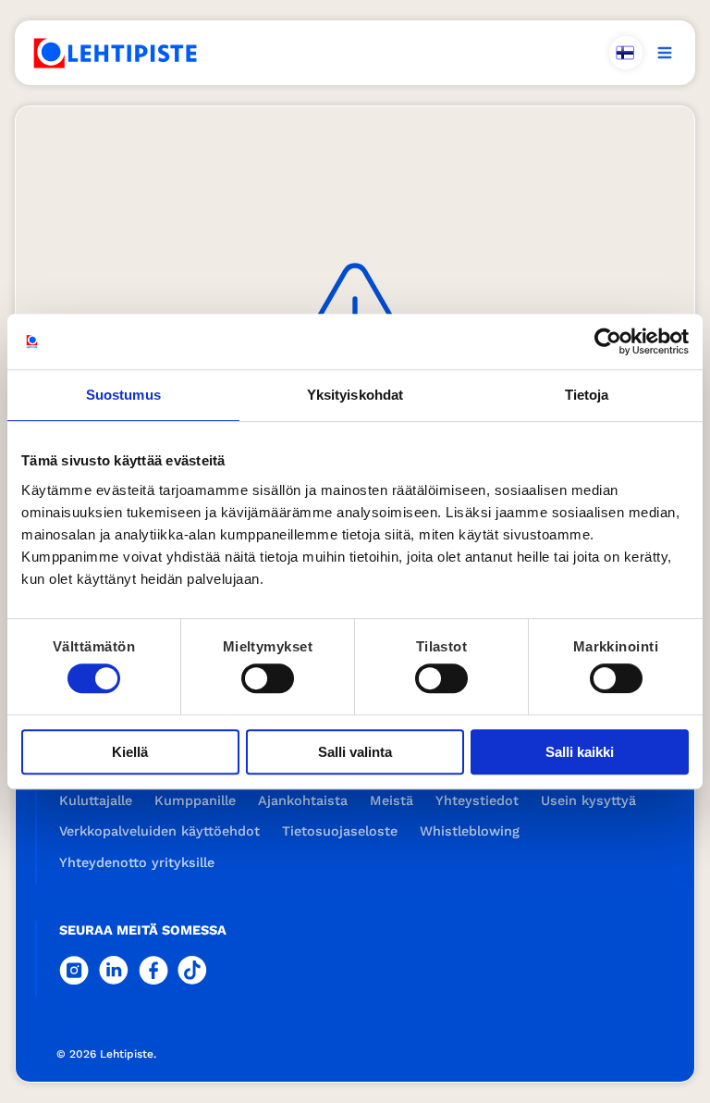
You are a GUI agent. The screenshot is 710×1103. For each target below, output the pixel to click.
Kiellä (130, 752)
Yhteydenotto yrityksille (136, 862)
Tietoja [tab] (587, 395)
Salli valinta (355, 752)
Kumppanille (195, 800)
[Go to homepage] (115, 53)
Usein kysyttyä (588, 800)
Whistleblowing (470, 831)
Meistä (391, 800)
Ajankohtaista (303, 800)
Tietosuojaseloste (340, 831)
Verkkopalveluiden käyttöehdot (159, 831)
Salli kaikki (579, 752)
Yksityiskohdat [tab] (355, 395)
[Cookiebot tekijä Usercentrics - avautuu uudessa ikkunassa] (608, 341)
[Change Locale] (626, 52)
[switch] (267, 678)
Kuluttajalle (95, 800)
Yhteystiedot (477, 800)
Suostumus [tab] (123, 395)
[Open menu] (665, 53)
